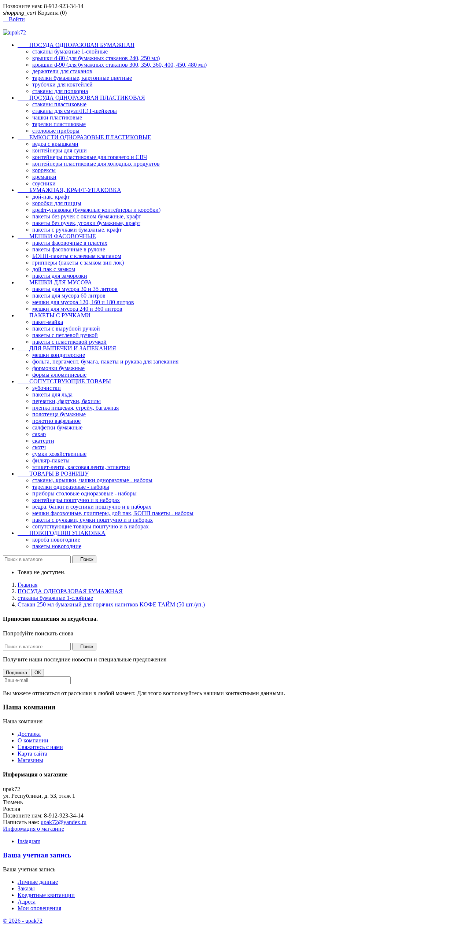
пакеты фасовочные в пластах (69, 243)
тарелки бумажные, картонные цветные (82, 78)
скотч (39, 447)
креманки (44, 177)
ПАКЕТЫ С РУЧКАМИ (54, 315)
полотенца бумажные (59, 414)
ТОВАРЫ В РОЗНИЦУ (53, 473)
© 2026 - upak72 (23, 921)
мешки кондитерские (58, 355)
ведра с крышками (55, 144)
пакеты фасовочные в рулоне (68, 249)
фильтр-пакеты (51, 460)
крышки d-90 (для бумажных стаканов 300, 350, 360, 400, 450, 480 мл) (119, 65)
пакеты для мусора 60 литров (69, 295)
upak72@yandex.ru (63, 822)
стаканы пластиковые (59, 104)
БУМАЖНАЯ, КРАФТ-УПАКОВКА (69, 190)
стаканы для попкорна (60, 91)
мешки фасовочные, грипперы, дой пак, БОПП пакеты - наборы (112, 513)
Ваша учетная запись (37, 855)
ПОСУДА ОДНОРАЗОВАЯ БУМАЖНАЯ (76, 45)
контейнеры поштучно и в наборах (76, 500)
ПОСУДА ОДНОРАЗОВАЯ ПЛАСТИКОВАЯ (81, 98)
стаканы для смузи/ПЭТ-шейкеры (74, 111)
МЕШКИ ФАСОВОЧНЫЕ (57, 236)
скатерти (43, 441)
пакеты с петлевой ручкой (65, 335)
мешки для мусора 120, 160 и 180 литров (83, 302)
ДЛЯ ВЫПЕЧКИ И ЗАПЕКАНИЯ (67, 348)
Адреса (27, 901)
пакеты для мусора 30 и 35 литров (75, 289)
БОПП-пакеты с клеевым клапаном (76, 256)
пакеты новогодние (56, 546)
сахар (39, 434)
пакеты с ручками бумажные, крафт (77, 229)
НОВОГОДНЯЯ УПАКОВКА (62, 533)
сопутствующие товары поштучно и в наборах (90, 526)
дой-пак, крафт (51, 196)
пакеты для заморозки (59, 276)
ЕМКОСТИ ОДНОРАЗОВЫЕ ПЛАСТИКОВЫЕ (84, 137)
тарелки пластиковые (59, 124)
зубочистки (46, 388)
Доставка (29, 734)
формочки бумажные (58, 368)
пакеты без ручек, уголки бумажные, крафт (86, 223)
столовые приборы (56, 131)
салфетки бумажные (57, 427)
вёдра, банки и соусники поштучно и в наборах (91, 506)
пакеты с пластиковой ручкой (69, 342)
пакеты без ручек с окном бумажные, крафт (86, 216)
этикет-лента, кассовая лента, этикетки (81, 467)
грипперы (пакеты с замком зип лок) (78, 262)
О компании (33, 740)
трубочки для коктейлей (62, 84)
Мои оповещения (39, 908)
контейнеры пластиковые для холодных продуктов (96, 163)
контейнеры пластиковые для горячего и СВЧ (89, 157)
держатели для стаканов (62, 71)
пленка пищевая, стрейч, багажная (75, 408)
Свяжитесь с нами (40, 747)
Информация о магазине (33, 829)
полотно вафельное (56, 421)
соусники (44, 183)
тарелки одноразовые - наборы (70, 487)
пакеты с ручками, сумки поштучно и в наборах (92, 520)
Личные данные (38, 882)
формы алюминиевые (59, 375)
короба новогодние (56, 539)
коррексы (44, 170)
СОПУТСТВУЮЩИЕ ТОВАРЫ (64, 381)
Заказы (26, 888)
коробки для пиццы (56, 203)
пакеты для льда (52, 394)
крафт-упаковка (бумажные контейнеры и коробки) (96, 210)
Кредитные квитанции (46, 895)
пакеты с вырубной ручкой (66, 328)
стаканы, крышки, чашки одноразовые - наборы (92, 480)
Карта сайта (32, 753)
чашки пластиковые (57, 117)
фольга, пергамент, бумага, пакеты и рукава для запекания (105, 361)
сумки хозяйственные (59, 454)
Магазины (30, 760)
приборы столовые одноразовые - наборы (84, 493)
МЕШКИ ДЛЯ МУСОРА (55, 282)
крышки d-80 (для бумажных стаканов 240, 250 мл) (96, 58)
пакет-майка (47, 322)
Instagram (29, 841)
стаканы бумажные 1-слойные (70, 51)
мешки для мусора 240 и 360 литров (77, 309)
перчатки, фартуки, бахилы (66, 401)
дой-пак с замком (53, 269)
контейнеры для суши (59, 150)
